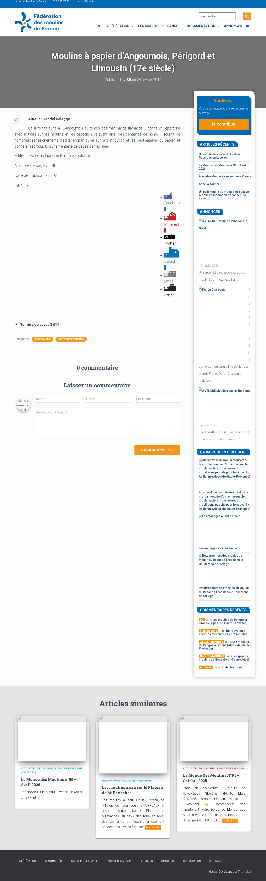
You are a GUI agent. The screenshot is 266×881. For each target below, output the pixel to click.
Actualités (28, 768)
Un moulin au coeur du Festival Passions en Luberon (220, 156)
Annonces (233, 26)
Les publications (191, 861)
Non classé (28, 772)
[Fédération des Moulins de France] (38, 22)
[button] (131, 26)
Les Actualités (52, 861)
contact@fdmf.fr (85, 1)
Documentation (201, 26)
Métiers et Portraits (71, 339)
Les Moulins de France (158, 26)
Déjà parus (44, 768)
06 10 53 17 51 (60, 1)
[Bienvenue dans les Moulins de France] (98, 26)
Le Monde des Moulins (68, 768)
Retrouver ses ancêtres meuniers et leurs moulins (223, 632)
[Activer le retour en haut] (257, 872)
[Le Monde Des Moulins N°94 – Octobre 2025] (214, 738)
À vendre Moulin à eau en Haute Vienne (225, 176)
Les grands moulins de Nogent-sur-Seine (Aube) (224, 658)
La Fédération (117, 26)
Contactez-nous (232, 667)
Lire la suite (152, 827)
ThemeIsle (244, 871)
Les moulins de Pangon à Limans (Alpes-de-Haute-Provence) (223, 621)
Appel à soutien (209, 184)
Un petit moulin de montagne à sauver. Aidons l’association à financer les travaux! (225, 195)
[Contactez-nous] (247, 26)
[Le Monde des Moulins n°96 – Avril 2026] (52, 738)
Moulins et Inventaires (136, 780)
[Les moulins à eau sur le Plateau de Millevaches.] (133, 744)
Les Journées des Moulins (157, 861)
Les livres (215, 861)
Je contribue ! (224, 124)
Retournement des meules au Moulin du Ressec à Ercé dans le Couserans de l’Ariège (224, 592)
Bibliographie (42, 339)
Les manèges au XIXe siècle (218, 548)
